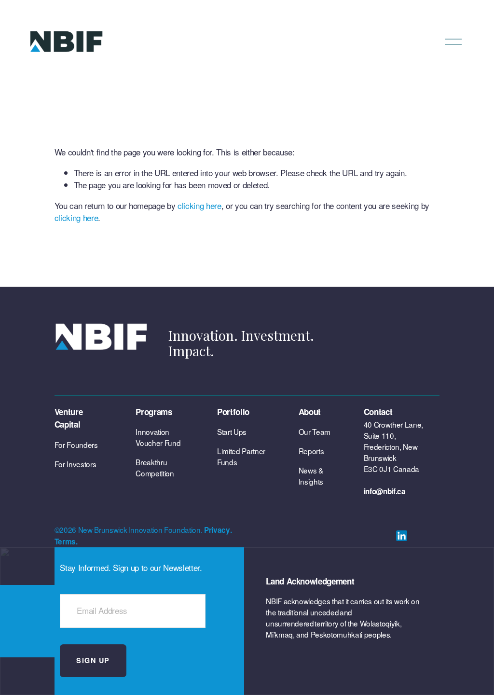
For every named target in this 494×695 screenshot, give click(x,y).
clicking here (199, 205)
